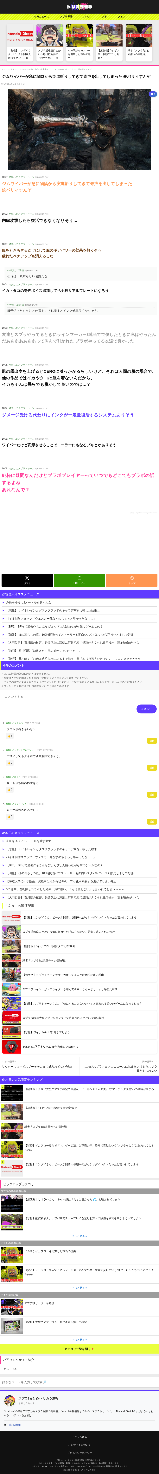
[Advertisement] (79, 543)
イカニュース (41, 16)
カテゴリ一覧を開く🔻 (79, 1348)
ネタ (12, 69)
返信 (152, 740)
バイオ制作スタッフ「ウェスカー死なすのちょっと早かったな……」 (51, 618)
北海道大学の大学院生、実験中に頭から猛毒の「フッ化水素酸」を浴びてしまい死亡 (61, 881)
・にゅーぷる (9, 1369)
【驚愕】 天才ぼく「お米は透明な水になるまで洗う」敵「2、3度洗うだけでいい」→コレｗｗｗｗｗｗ (73, 658)
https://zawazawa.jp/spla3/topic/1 (146, 513)
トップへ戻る (79, 1436)
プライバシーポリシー (79, 1452)
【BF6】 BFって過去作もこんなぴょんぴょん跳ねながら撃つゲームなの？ (54, 626)
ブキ (104, 16)
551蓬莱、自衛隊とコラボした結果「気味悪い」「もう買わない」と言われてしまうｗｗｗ (65, 889)
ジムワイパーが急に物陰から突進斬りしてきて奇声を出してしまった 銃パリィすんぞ (54, 69)
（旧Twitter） (15, 1424)
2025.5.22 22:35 (45, 750)
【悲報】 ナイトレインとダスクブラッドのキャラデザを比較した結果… (53, 610)
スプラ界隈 (66, 16)
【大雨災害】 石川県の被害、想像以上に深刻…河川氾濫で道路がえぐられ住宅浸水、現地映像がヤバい (73, 642)
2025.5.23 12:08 (36, 804)
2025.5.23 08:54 (30, 777)
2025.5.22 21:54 (32, 723)
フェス (121, 16)
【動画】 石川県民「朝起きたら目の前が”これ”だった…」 (43, 650)
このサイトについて (79, 1444)
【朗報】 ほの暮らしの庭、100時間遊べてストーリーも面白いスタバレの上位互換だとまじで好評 (70, 634)
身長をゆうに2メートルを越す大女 (28, 602)
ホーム (4, 69)
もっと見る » (79, 1236)
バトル (87, 16)
